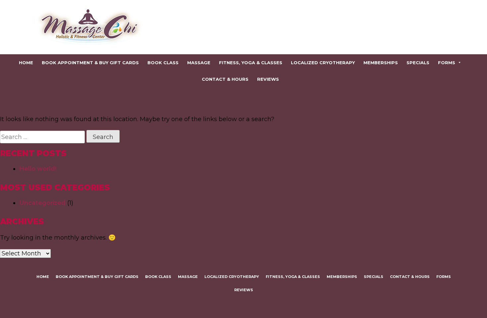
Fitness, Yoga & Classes (250, 62)
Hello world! (37, 168)
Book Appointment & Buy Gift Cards (90, 62)
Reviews (268, 79)
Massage (198, 62)
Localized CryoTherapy (323, 62)
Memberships (380, 62)
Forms (446, 62)
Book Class (163, 62)
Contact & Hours (225, 79)
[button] (459, 62)
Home (26, 62)
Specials (417, 62)
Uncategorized (42, 202)
